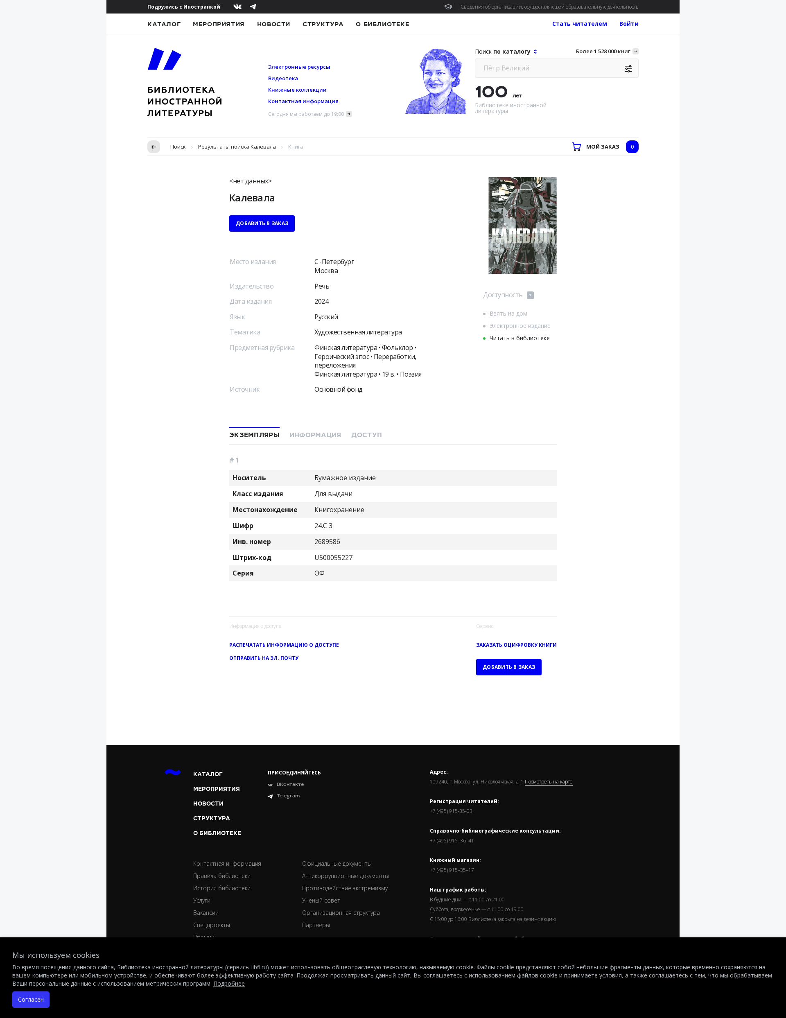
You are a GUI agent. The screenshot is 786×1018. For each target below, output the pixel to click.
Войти (629, 23)
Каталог (164, 24)
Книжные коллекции (297, 89)
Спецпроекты (211, 925)
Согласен (31, 999)
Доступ (366, 435)
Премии (204, 937)
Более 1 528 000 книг (603, 51)
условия (610, 975)
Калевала (263, 146)
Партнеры (316, 925)
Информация (315, 435)
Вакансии (206, 912)
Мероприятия (219, 24)
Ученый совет (321, 900)
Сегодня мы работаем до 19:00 (306, 114)
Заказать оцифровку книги (516, 644)
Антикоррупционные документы (345, 876)
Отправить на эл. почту (263, 658)
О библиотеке (382, 24)
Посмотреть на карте (549, 782)
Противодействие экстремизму (345, 888)
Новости (273, 24)
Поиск (178, 146)
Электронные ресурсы (299, 66)
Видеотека (283, 78)
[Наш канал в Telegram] (253, 7)
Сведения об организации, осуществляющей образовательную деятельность (550, 6)
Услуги (201, 900)
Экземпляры (254, 435)
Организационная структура (341, 912)
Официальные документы (337, 863)
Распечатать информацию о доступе (284, 644)
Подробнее (229, 983)
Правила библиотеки (222, 876)
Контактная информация (303, 101)
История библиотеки (222, 888)
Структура (323, 24)
